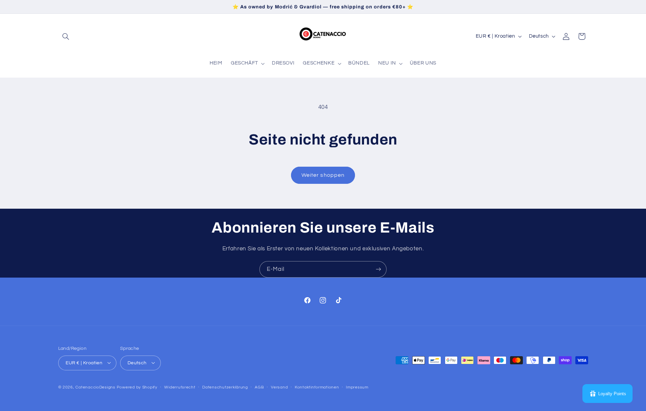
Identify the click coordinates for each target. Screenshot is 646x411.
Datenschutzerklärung (225, 387)
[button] (66, 36)
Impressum (357, 387)
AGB (259, 387)
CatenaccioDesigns (95, 387)
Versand (279, 387)
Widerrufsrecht (179, 387)
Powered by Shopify (137, 387)
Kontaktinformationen (317, 387)
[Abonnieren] (378, 269)
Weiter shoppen (323, 175)
